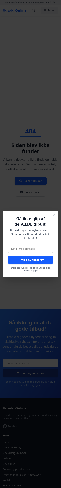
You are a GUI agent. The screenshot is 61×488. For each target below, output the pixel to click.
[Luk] (54, 215)
